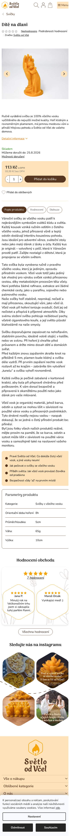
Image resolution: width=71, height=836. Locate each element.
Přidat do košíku (45, 179)
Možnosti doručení (13, 157)
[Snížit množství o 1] (7, 179)
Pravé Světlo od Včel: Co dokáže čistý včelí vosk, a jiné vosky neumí (36, 458)
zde (58, 808)
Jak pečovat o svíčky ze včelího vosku (32, 466)
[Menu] (63, 5)
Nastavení (34, 816)
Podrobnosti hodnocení (53, 31)
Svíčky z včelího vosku (49, 504)
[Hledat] (36, 5)
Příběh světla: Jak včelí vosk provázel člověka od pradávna (37, 473)
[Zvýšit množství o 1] (20, 179)
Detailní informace (13, 138)
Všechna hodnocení (35, 632)
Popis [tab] (7, 210)
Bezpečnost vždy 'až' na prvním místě (33, 480)
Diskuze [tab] (54, 210)
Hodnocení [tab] (36, 210)
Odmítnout (18, 827)
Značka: (17, 35)
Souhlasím (50, 827)
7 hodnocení (35, 578)
